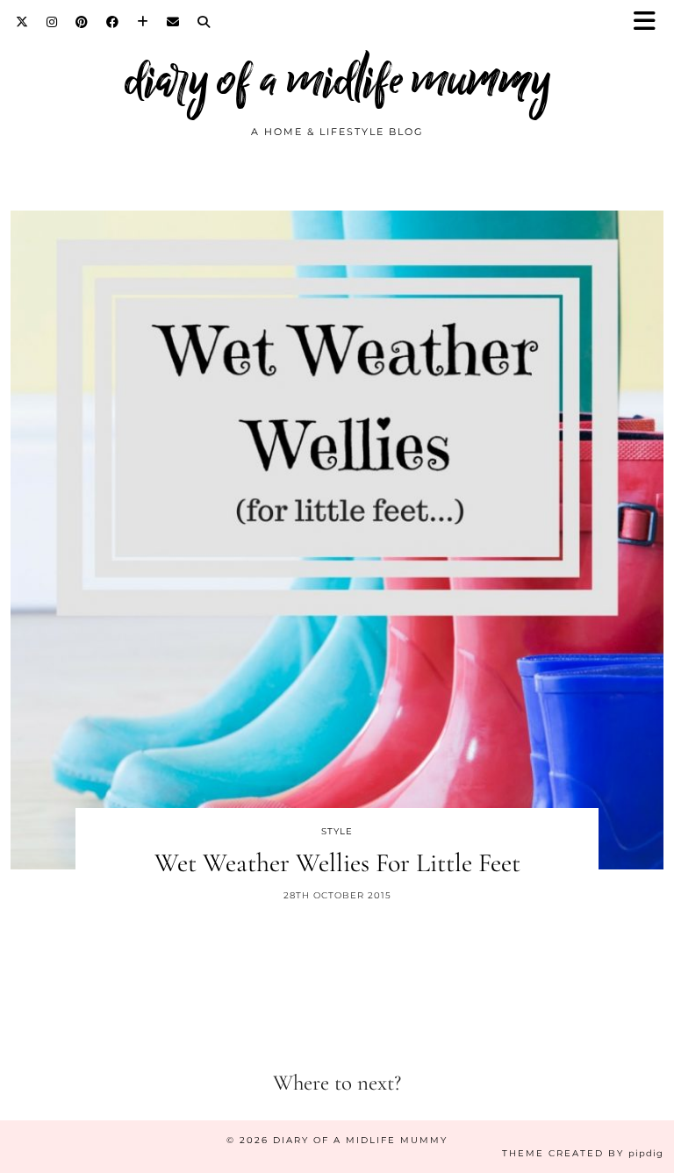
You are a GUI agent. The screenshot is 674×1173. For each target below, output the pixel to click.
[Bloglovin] (143, 22)
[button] (650, 22)
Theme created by (582, 1153)
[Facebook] (112, 22)
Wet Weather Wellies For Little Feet (337, 863)
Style (337, 831)
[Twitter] (22, 22)
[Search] (204, 22)
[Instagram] (52, 22)
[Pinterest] (82, 22)
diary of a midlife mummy (337, 79)
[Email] (173, 22)
